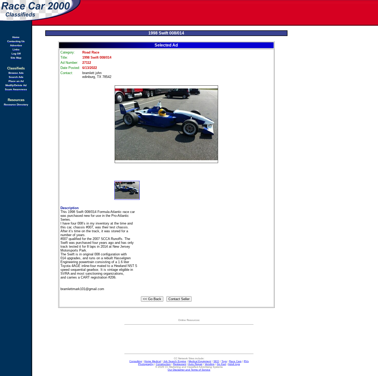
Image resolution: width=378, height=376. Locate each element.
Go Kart (221, 364)
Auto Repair (195, 364)
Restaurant (179, 364)
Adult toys (234, 364)
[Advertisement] (229, 12)
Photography (146, 364)
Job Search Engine (174, 361)
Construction (163, 364)
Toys (224, 361)
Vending (209, 364)
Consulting (135, 361)
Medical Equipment (199, 361)
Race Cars (235, 361)
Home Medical (152, 361)
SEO (216, 361)
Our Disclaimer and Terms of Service (189, 369)
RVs (246, 361)
